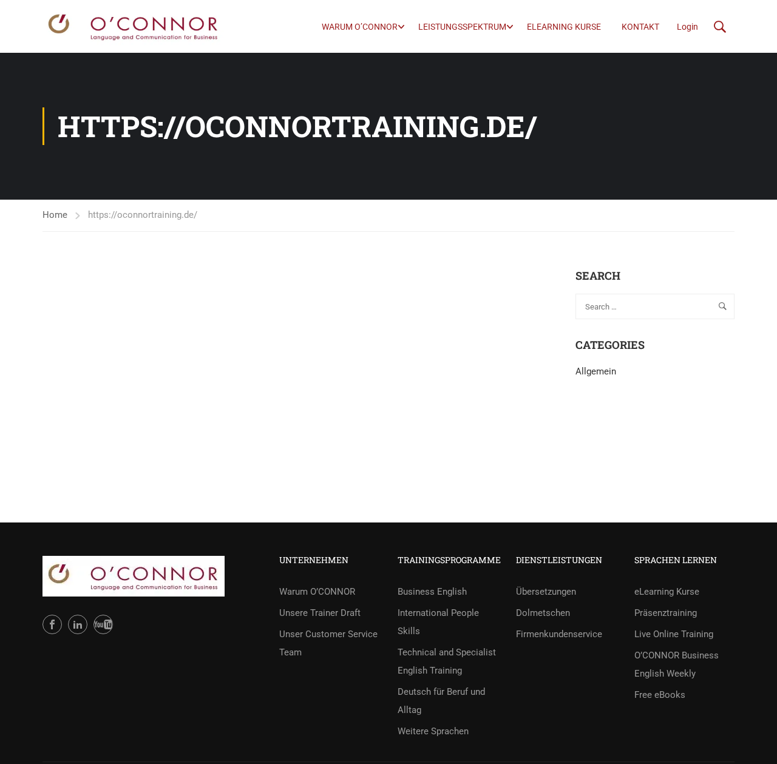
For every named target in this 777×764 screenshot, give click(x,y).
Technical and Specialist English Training (447, 661)
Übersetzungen (546, 591)
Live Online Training (673, 634)
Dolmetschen (543, 612)
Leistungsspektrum (462, 27)
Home (54, 214)
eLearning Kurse (564, 27)
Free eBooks (659, 694)
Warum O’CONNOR (360, 27)
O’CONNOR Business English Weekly (676, 664)
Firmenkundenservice (559, 634)
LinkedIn (77, 624)
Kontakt (640, 27)
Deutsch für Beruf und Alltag (441, 700)
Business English (432, 591)
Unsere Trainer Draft (320, 612)
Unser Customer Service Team (328, 643)
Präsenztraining (665, 612)
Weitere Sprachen (433, 731)
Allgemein (595, 371)
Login (687, 27)
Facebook (52, 624)
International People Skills (438, 622)
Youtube (103, 624)
